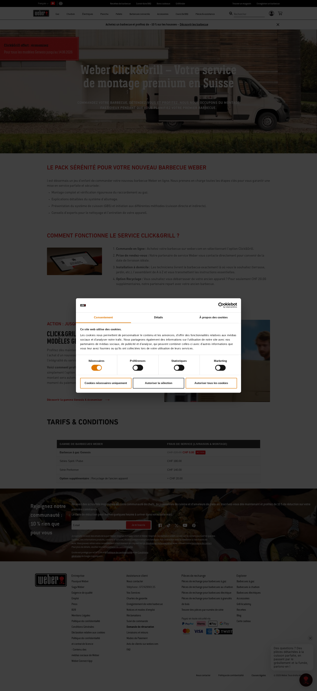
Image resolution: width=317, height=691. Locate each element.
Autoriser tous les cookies (211, 383)
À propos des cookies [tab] (213, 317)
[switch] (138, 368)
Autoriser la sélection (158, 383)
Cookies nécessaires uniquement (106, 383)
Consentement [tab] (103, 317)
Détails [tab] (158, 317)
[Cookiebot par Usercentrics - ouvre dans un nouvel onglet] (221, 305)
